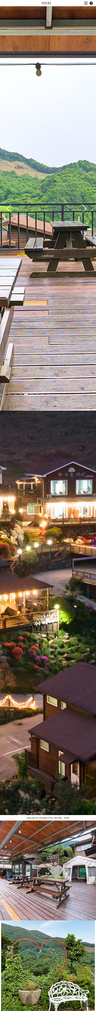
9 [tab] (53, 394)
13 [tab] (75, 394)
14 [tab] (81, 394)
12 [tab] (70, 394)
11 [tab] (64, 394)
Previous (9, 208)
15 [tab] (86, 394)
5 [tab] (31, 394)
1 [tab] (9, 394)
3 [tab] (20, 394)
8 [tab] (48, 394)
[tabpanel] (48, 208)
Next (84, 208)
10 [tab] (59, 394)
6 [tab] (37, 394)
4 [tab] (26, 394)
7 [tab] (42, 394)
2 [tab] (15, 394)
